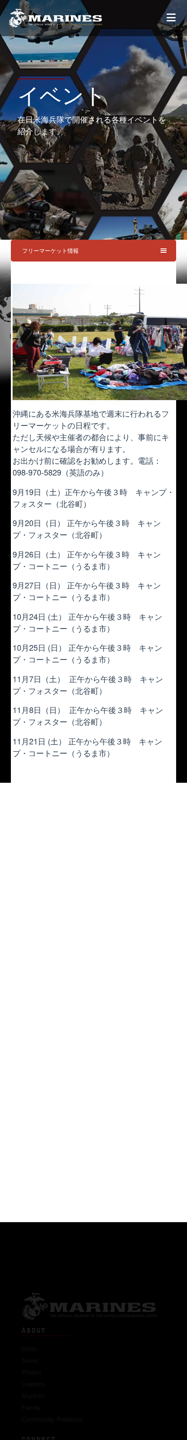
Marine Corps (93, 1291)
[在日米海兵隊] (55, 18)
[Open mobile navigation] (171, 17)
